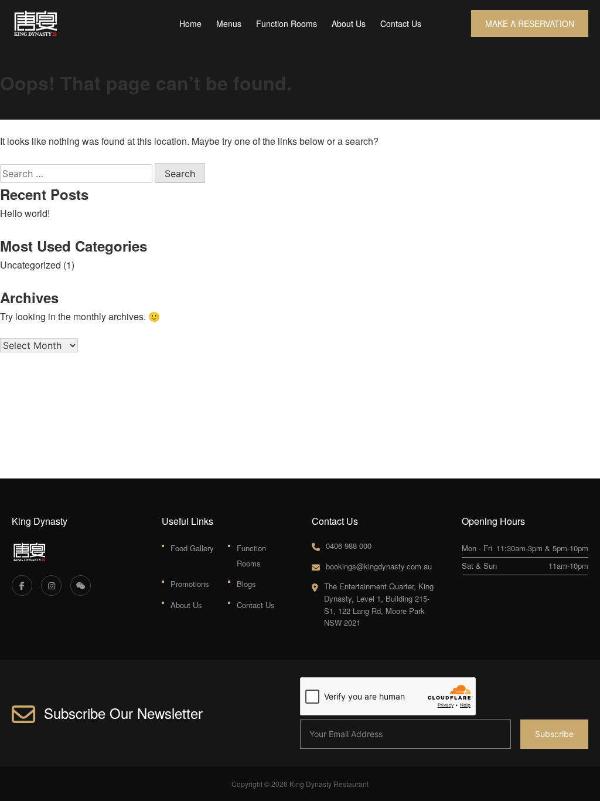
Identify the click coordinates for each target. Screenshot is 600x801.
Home (190, 23)
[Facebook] (22, 585)
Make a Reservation (529, 23)
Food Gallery (192, 548)
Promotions (190, 583)
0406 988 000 (348, 545)
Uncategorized (30, 264)
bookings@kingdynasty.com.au (379, 566)
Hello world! (25, 213)
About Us (349, 23)
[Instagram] (51, 585)
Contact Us (400, 23)
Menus (228, 23)
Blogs (246, 583)
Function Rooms (286, 23)
